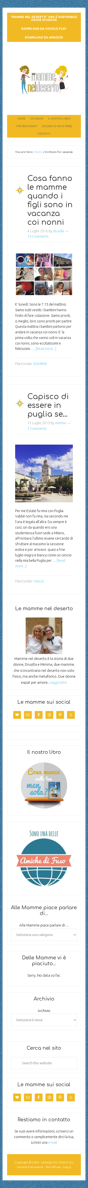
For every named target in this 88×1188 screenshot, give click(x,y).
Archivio (44, 1011)
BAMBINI (40, 364)
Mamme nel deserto (44, 55)
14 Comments (38, 236)
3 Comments (37, 428)
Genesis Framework (30, 1167)
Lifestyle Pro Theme (54, 1162)
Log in (67, 1167)
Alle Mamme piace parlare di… (44, 925)
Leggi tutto (58, 682)
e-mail (52, 1142)
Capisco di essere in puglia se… (48, 405)
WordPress (53, 1167)
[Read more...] (46, 349)
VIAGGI (39, 581)
